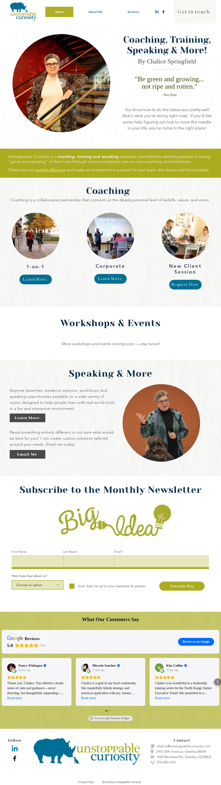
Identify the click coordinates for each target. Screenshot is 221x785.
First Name (19, 551)
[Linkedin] (157, 12)
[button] (133, 12)
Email (117, 551)
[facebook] (163, 12)
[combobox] (37, 585)
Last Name (70, 551)
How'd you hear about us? (29, 575)
